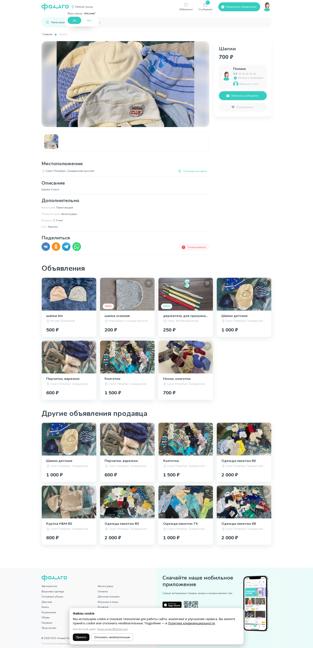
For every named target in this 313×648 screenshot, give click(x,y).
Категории (58, 22)
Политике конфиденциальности (191, 623)
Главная (47, 34)
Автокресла (49, 586)
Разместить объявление (241, 7)
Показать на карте (195, 171)
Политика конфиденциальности (61, 643)
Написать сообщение (244, 95)
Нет (89, 20)
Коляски (103, 607)
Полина (239, 69)
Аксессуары (105, 586)
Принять (81, 637)
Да (74, 20)
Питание (47, 623)
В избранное (245, 107)
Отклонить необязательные (112, 637)
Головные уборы (52, 596)
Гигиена (103, 591)
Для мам (47, 602)
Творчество (49, 628)
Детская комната (108, 596)
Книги (45, 607)
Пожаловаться (196, 247)
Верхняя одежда (53, 591)
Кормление (49, 612)
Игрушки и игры (108, 602)
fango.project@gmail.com (112, 629)
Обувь (46, 617)
